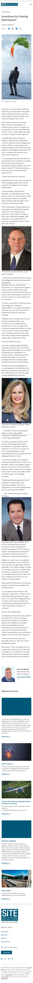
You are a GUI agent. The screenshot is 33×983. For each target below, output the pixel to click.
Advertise (4, 935)
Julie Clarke (9, 975)
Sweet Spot (6, 890)
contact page (5, 976)
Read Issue (6, 863)
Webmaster (4, 978)
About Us (4, 938)
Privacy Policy (5, 942)
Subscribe (6, 952)
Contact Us (4, 932)
